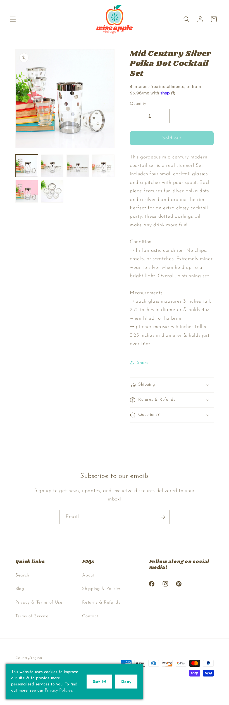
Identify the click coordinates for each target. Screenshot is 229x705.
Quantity (138, 104)
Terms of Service (32, 616)
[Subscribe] (163, 517)
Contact (90, 616)
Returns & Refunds (101, 602)
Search (22, 575)
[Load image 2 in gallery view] (52, 166)
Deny (126, 682)
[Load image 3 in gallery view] (77, 166)
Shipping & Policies (101, 589)
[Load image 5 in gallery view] (26, 191)
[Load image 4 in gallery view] (103, 166)
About (88, 575)
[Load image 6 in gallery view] (52, 191)
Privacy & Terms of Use (39, 602)
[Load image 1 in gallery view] (26, 166)
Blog (19, 589)
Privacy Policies (58, 691)
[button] (13, 19)
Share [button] (143, 362)
